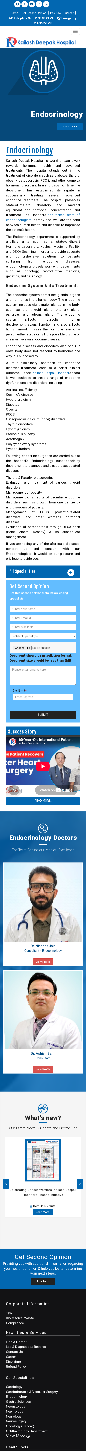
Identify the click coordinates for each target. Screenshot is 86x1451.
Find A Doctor (16, 1342)
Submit (43, 714)
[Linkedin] (39, 4)
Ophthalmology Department (27, 1431)
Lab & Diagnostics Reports (26, 1347)
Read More (43, 1281)
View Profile (43, 961)
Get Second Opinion (34, 13)
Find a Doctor (70, 126)
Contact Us (14, 1352)
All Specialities (23, 571)
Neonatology (15, 1406)
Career (69, 13)
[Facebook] (17, 4)
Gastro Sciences (18, 1402)
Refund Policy (16, 1366)
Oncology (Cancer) (20, 1426)
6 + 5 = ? (20, 690)
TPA (9, 1313)
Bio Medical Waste (20, 1318)
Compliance (15, 1323)
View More (16, 1436)
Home (15, 13)
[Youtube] (32, 4)
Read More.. (43, 800)
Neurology (13, 1416)
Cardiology (14, 1387)
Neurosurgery (16, 1421)
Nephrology (14, 1411)
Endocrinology (17, 1397)
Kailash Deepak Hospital (51, 373)
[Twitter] (24, 4)
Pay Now (55, 13)
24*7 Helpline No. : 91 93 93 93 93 (31, 18)
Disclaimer (14, 1361)
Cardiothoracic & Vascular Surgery (32, 1392)
